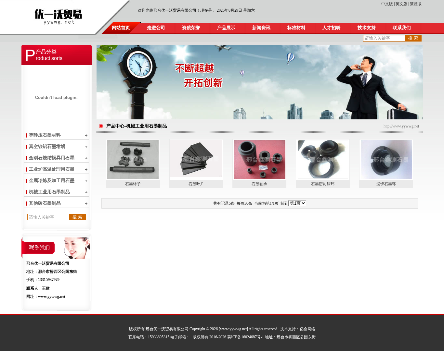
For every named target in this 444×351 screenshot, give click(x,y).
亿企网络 (307, 329)
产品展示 (226, 27)
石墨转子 (133, 184)
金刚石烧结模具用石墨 (51, 157)
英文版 (401, 4)
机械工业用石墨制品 (49, 191)
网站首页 (121, 27)
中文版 (387, 4)
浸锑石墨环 (386, 184)
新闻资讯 (261, 27)
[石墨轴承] (259, 177)
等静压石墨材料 (45, 135)
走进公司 (156, 27)
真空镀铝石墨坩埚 (47, 146)
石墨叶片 (196, 184)
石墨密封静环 (322, 184)
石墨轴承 (259, 184)
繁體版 (416, 4)
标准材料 (296, 27)
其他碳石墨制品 (45, 203)
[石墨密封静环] (323, 177)
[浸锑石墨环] (386, 178)
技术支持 (367, 27)
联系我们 (402, 27)
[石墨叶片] (196, 176)
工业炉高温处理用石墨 (51, 169)
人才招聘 (331, 27)
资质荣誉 (191, 27)
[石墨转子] (133, 178)
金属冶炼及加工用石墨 (51, 180)
